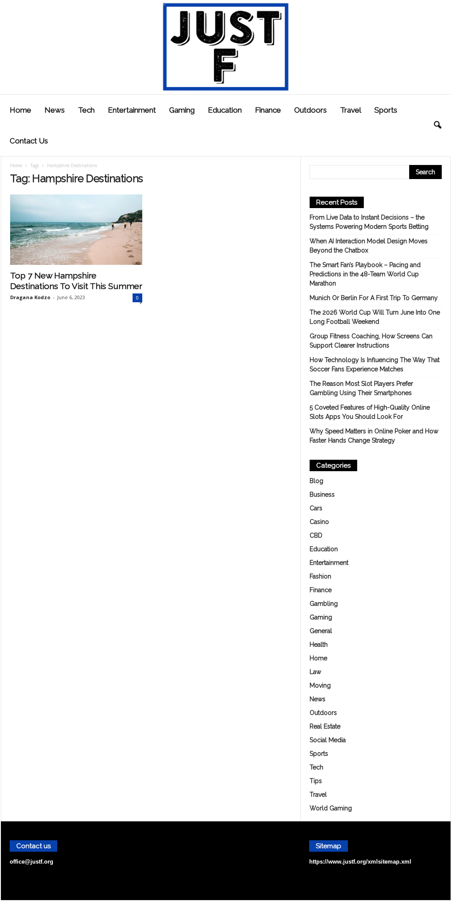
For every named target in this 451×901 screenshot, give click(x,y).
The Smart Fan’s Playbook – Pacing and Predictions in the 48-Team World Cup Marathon (365, 274)
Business (322, 494)
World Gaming (331, 808)
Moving (320, 685)
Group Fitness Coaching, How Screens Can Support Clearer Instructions (371, 341)
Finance (268, 110)
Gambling (324, 603)
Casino (319, 521)
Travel (350, 110)
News (54, 110)
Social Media (328, 740)
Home (20, 110)
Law (315, 671)
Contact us (29, 140)
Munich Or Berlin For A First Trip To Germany (374, 297)
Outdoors (310, 110)
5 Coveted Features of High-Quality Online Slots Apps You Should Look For (370, 412)
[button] (437, 125)
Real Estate (325, 726)
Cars (316, 508)
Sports (385, 110)
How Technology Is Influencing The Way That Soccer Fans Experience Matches (375, 364)
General (321, 630)
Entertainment (132, 110)
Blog (316, 480)
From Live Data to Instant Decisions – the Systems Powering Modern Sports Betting (369, 222)
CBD (316, 535)
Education (225, 110)
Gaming (182, 110)
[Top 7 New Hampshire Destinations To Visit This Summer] (76, 229)
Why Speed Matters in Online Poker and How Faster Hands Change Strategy (374, 436)
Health (319, 644)
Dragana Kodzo (30, 297)
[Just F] (225, 47)
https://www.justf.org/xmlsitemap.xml (360, 861)
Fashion (320, 576)
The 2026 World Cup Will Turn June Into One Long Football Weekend (375, 317)
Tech (86, 110)
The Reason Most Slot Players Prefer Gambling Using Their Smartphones (361, 388)
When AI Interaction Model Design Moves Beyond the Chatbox (369, 246)
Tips (316, 780)
